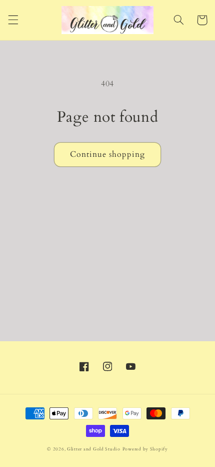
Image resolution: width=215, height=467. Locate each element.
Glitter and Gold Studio (93, 449)
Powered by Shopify (145, 449)
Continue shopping (108, 154)
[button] (13, 20)
